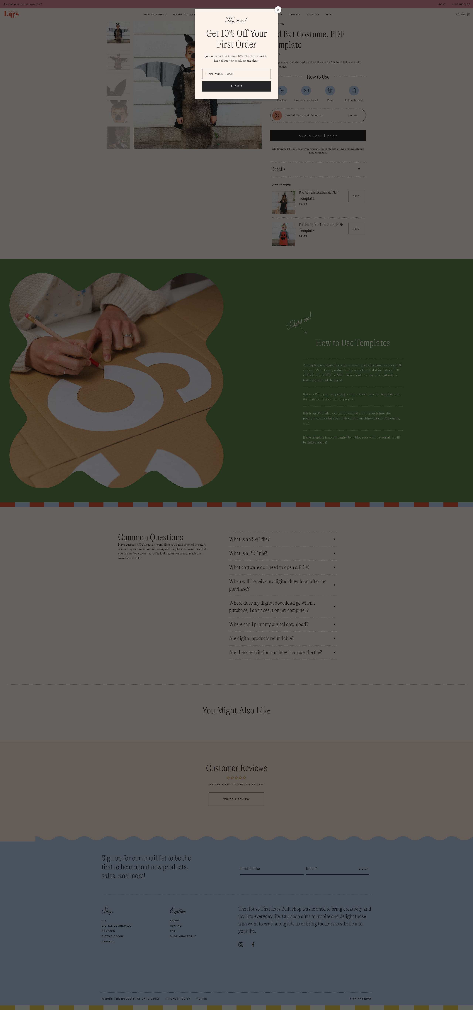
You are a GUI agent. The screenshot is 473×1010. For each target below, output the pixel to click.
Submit (237, 86)
